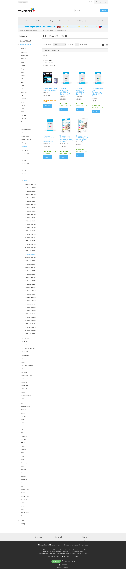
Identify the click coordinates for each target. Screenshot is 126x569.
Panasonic (24, 436)
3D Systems (24, 55)
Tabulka (103, 44)
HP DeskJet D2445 (30, 277)
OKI (22, 429)
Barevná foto (48, 60)
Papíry (70, 21)
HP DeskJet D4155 (30, 307)
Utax (22, 502)
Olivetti (23, 433)
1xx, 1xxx (26, 150)
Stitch (24, 399)
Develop (23, 98)
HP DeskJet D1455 (30, 217)
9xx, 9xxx (26, 177)
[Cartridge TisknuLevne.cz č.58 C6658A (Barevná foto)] (50, 125)
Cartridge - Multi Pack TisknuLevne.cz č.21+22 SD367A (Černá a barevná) (98, 92)
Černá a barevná (50, 65)
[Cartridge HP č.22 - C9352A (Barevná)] (50, 78)
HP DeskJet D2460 (30, 281)
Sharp (23, 473)
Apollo (23, 65)
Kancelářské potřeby (38, 21)
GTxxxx (26, 341)
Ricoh (22, 456)
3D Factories (25, 49)
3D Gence (24, 52)
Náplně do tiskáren (56, 21)
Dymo (22, 102)
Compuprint (24, 92)
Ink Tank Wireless (27, 365)
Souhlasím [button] (56, 561)
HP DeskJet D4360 (30, 330)
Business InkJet (27, 129)
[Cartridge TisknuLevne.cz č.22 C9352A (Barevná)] (82, 78)
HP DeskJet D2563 (30, 294)
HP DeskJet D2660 (30, 300)
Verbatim (23, 506)
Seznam (107, 44)
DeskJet (45, 30)
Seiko (22, 466)
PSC (23, 392)
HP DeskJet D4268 (30, 327)
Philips (23, 446)
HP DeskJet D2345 (30, 261)
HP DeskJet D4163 (30, 314)
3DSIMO (23, 59)
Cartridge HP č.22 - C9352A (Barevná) (50, 89)
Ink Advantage (28, 345)
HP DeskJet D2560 (30, 290)
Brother (23, 75)
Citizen (23, 88)
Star (22, 482)
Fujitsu (23, 108)
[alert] (63, 555)
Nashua (23, 419)
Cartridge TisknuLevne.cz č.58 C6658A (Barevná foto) (48, 139)
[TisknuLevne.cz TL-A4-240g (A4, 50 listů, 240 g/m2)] (82, 125)
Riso (22, 459)
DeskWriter (25, 355)
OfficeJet (25, 379)
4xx (25, 160)
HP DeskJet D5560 (30, 334)
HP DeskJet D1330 (30, 194)
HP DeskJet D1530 (30, 234)
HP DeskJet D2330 (30, 257)
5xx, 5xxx (26, 163)
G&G (22, 112)
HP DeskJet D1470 (30, 227)
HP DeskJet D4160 (30, 310)
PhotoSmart (25, 389)
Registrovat (83, 2)
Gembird (23, 115)
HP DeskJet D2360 (30, 264)
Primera (23, 449)
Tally (22, 486)
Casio (22, 85)
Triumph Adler (25, 496)
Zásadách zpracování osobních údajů (78, 553)
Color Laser (25, 136)
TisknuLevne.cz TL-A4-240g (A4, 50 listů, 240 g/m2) (82, 138)
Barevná (47, 58)
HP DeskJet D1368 (30, 204)
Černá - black (49, 63)
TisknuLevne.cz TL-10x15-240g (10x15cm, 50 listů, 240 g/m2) (66, 139)
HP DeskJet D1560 (30, 241)
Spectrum (24, 479)
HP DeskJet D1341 (30, 197)
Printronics (24, 453)
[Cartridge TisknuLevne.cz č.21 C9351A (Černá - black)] (66, 78)
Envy (23, 359)
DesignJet (25, 143)
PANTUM (23, 439)
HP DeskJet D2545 (30, 287)
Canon (23, 82)
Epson (23, 105)
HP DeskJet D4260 (30, 320)
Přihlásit (91, 2)
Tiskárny (80, 21)
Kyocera (23, 409)
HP (40, 30)
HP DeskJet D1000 (30, 184)
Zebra (23, 516)
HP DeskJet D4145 (30, 304)
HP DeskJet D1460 (30, 221)
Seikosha (23, 469)
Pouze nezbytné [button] (68, 561)
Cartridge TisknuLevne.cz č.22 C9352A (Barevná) (81, 91)
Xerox (22, 509)
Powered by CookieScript (63, 567)
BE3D (22, 72)
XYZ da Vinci (25, 512)
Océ (22, 426)
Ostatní (26, 351)
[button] (63, 564)
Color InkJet (25, 133)
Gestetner (24, 122)
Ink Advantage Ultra (29, 348)
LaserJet (24, 372)
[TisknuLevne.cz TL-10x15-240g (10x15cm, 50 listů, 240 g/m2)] (66, 125)
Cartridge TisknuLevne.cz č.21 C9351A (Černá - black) (64, 91)
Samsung (24, 463)
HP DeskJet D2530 (30, 284)
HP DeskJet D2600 (30, 297)
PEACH (23, 443)
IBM (22, 403)
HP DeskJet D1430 (30, 214)
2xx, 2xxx (26, 153)
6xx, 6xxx (26, 167)
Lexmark (23, 416)
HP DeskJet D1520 (30, 231)
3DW (22, 62)
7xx (25, 170)
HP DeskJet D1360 (30, 201)
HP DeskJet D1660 (30, 247)
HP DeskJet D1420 (30, 211)
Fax (23, 362)
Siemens (23, 476)
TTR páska (24, 499)
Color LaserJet (26, 139)
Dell (22, 95)
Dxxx (51, 30)
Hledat (90, 21)
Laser (24, 369)
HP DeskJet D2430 (30, 274)
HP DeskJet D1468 (30, 224)
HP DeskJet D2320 (30, 254)
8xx (25, 173)
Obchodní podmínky (39, 541)
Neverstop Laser (27, 375)
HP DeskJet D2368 (30, 267)
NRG (22, 423)
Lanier (23, 413)
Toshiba (23, 492)
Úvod (25, 21)
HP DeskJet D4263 (30, 324)
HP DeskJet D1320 (30, 191)
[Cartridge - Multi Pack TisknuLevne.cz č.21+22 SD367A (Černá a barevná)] (98, 78)
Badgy (23, 69)
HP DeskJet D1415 (30, 207)
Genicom (23, 118)
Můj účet (100, 21)
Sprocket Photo (26, 395)
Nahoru (21, 30)
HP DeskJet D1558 (30, 237)
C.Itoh (23, 79)
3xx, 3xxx (26, 157)
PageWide (25, 385)
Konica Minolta (25, 406)
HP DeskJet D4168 (30, 317)
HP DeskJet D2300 (30, 251)
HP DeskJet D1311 (30, 188)
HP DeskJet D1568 (30, 244)
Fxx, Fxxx (26, 338)
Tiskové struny (25, 489)
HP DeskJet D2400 (30, 271)
